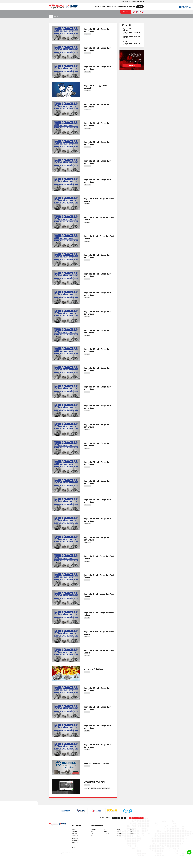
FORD (105, 831)
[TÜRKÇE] (134, 12)
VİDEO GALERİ (75, 842)
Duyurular (56, 16)
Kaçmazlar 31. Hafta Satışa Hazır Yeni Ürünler (131, 44)
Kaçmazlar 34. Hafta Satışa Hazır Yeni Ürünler (131, 29)
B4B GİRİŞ (125, 12)
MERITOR (106, 833)
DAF (118, 831)
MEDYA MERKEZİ (125, 6)
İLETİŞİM (140, 6)
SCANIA (132, 829)
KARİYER (132, 6)
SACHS (119, 836)
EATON (132, 833)
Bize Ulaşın (132, 65)
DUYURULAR (110, 6)
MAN (92, 831)
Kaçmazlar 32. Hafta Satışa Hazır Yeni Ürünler (131, 36)
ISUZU (92, 836)
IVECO (92, 833)
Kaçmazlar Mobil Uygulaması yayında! (130, 40)
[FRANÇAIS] (140, 12)
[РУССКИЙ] (143, 12)
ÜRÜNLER (104, 6)
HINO (105, 836)
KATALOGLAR (117, 6)
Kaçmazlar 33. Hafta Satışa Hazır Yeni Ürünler (131, 33)
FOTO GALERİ (75, 840)
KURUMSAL (98, 6)
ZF (104, 829)
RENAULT (119, 833)
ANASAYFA (74, 829)
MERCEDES (93, 829)
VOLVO (118, 829)
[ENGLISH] (137, 12)
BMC (131, 831)
